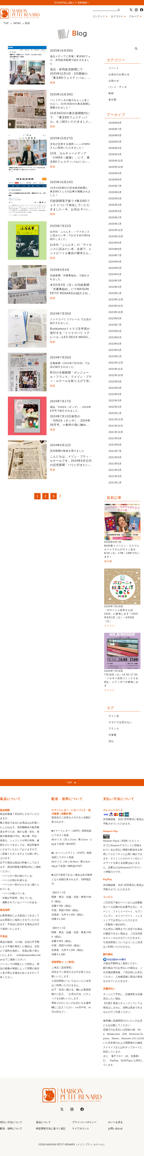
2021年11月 (116, 425)
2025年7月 (115, 185)
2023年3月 (115, 350)
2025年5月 (115, 198)
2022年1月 (115, 413)
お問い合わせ (115, 1128)
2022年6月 (115, 387)
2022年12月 (116, 362)
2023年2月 (115, 356)
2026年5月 (115, 141)
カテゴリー (117, 16)
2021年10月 (116, 432)
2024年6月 (115, 261)
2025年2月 (115, 217)
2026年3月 (115, 154)
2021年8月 (115, 444)
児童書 (112, 734)
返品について (43, 1122)
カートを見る (115, 1122)
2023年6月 (115, 331)
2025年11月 (116, 160)
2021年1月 (115, 482)
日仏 (111, 741)
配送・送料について (11, 1128)
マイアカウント (80, 1128)
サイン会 (114, 716)
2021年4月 (115, 470)
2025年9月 (115, 173)
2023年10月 (116, 312)
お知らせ (114, 80)
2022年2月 (115, 406)
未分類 (112, 99)
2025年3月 (115, 211)
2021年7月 (115, 451)
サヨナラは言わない (120, 722)
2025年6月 (115, 192)
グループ (134, 16)
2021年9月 (115, 438)
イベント (114, 68)
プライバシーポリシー (84, 1122)
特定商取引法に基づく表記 (51, 1128)
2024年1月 (115, 293)
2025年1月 (115, 223)
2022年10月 (116, 375)
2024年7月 (115, 255)
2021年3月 (115, 476)
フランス (114, 728)
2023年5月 (115, 337)
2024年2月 (115, 286)
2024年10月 (116, 236)
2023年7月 (115, 324)
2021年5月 (115, 463)
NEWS (17, 23)
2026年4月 (115, 148)
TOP (6, 23)
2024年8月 (115, 249)
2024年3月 (115, 280)
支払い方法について (11, 1122)
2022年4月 (115, 394)
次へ (61, 496)
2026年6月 (115, 135)
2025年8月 (115, 179)
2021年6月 (115, 457)
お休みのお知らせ (119, 74)
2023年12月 (116, 299)
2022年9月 (115, 381)
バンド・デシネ (118, 87)
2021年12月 (116, 419)
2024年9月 (115, 242)
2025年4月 (115, 204)
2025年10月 (116, 167)
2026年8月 (115, 122)
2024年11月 (116, 230)
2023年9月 (115, 318)
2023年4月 (115, 343)
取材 (111, 93)
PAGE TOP (137, 1118)
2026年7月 (115, 129)
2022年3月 (115, 400)
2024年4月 (115, 274)
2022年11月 (116, 369)
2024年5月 (115, 268)
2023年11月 (116, 305)
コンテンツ (99, 16)
